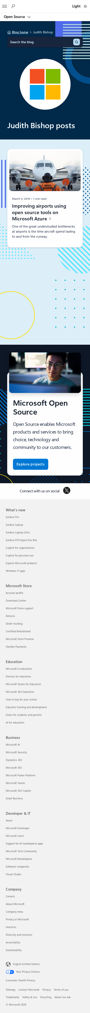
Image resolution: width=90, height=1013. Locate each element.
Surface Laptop (14, 524)
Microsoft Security (16, 752)
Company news (14, 911)
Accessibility (13, 942)
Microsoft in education (19, 668)
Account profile (14, 593)
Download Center (16, 600)
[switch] (85, 6)
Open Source (15, 17)
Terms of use (61, 989)
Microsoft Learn (15, 836)
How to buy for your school (21, 699)
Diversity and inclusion (19, 934)
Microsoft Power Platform (20, 775)
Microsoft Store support (19, 608)
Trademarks (12, 997)
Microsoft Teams (15, 783)
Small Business (14, 798)
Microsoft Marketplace (19, 859)
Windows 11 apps (15, 571)
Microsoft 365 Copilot (18, 790)
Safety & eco (29, 997)
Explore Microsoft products (21, 563)
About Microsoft (15, 904)
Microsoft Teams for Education (23, 684)
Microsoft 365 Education (20, 691)
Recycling (45, 997)
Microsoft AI (13, 744)
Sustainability (14, 950)
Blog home (20, 32)
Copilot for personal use (20, 555)
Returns (10, 616)
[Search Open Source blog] (13, 6)
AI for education (15, 722)
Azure (9, 820)
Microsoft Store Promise (20, 639)
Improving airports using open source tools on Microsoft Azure (39, 212)
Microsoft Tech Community (21, 851)
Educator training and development (26, 707)
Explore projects (31, 464)
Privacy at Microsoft (17, 919)
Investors (11, 927)
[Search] (76, 42)
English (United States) (26, 964)
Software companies (17, 866)
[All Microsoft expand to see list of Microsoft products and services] (4, 5)
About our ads (62, 997)
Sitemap (10, 989)
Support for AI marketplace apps (24, 843)
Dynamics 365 (14, 760)
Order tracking (14, 623)
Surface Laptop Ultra (18, 532)
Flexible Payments (16, 646)
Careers (10, 896)
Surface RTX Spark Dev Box (21, 540)
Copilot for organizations (20, 547)
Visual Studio (13, 874)
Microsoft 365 (14, 767)
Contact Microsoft (28, 989)
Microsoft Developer (18, 828)
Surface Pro (12, 517)
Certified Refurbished (18, 631)
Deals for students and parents (24, 715)
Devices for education (18, 676)
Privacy (46, 989)
